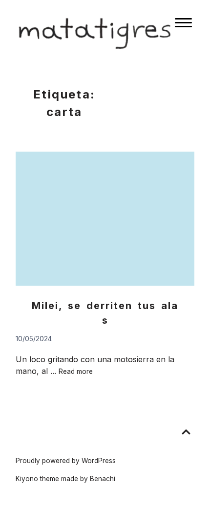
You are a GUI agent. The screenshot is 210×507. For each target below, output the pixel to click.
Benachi (102, 479)
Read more (76, 371)
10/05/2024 (34, 339)
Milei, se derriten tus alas (105, 313)
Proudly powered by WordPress (66, 461)
